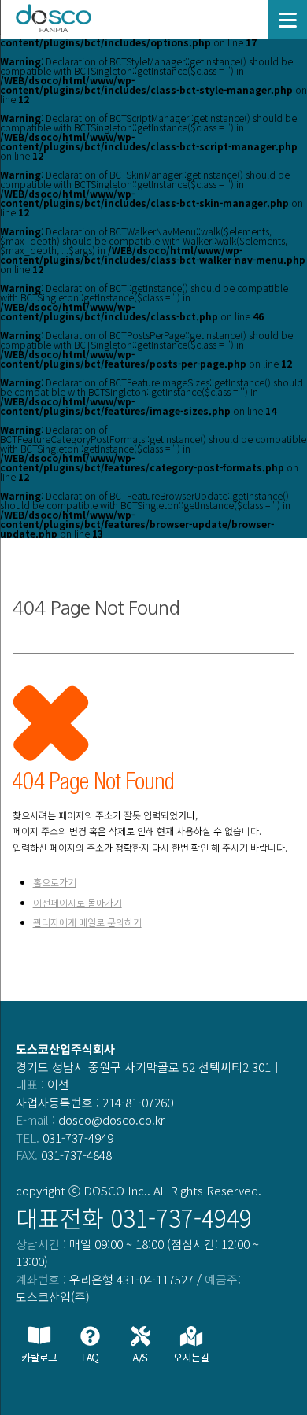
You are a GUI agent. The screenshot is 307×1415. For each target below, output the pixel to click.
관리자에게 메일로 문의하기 (87, 922)
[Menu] (287, 19)
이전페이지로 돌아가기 (77, 902)
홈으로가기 (54, 882)
